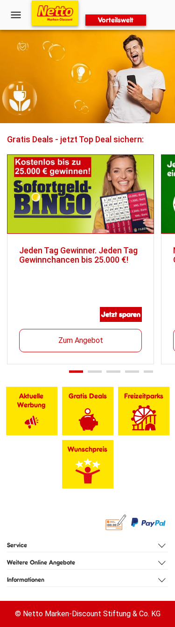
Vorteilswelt (115, 19)
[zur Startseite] (55, 13)
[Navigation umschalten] (16, 15)
